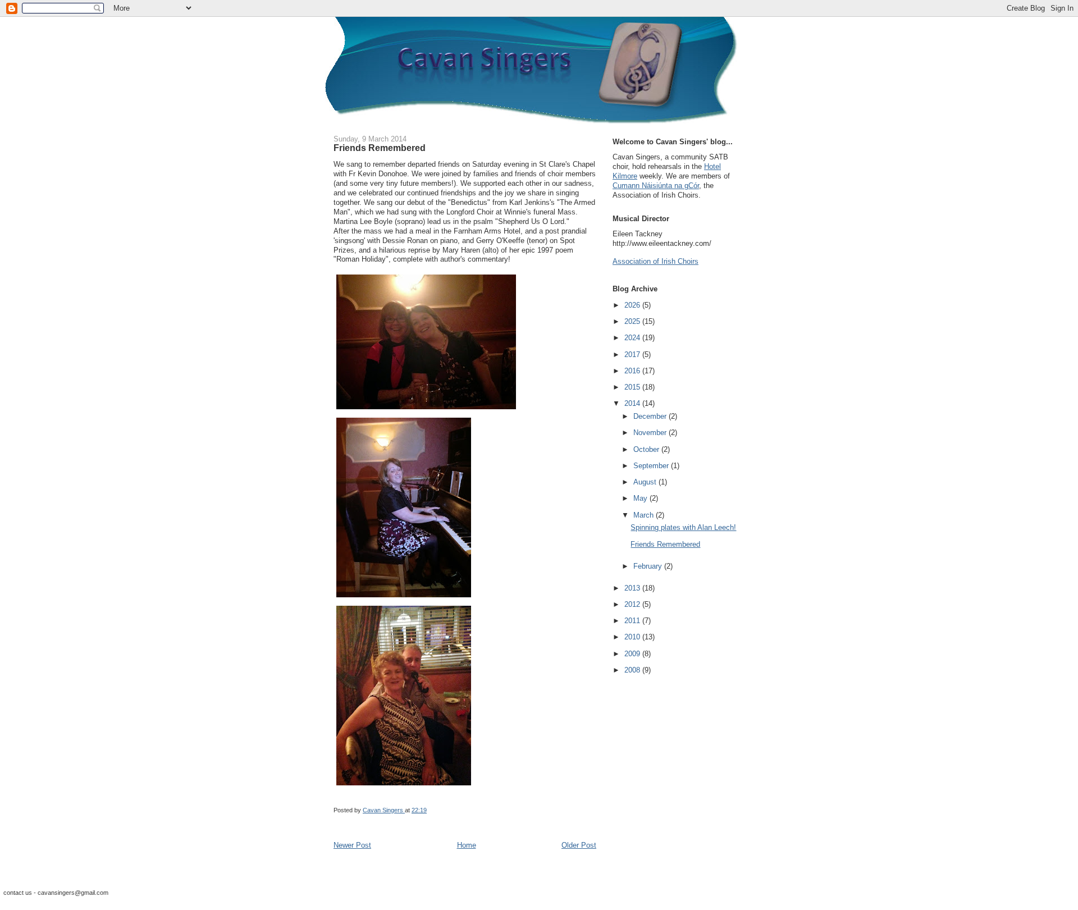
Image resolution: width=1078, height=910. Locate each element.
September (652, 465)
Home (466, 845)
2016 (633, 371)
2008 (633, 670)
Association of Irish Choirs (655, 261)
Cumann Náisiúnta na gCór (656, 185)
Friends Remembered (665, 544)
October (647, 449)
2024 (633, 337)
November (651, 432)
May (641, 498)
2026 (633, 305)
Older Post (578, 845)
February (648, 566)
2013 (633, 588)
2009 (633, 654)
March (644, 515)
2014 (633, 403)
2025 (633, 321)
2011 (633, 620)
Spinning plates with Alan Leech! (683, 527)
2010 (633, 637)
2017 (633, 354)
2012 (633, 604)
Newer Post (352, 845)
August (646, 482)
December (651, 416)
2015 (633, 387)
